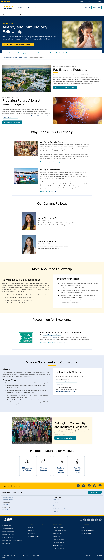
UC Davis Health (7, 57)
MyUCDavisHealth (58, 527)
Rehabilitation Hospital (8, 531)
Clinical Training (42, 53)
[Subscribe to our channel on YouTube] (89, 485)
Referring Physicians (58, 539)
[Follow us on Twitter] (83, 485)
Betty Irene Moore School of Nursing (12, 540)
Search (99, 2)
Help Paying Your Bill (58, 542)
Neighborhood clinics (8, 534)
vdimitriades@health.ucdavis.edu (65, 392)
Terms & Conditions (28, 555)
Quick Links (97, 7)
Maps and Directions (33, 536)
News (65, 14)
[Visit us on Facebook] (84, 520)
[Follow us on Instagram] (100, 485)
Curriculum (32, 53)
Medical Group (6, 543)
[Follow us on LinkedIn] (88, 520)
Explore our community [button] (48, 191)
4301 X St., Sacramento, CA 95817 (93, 555)
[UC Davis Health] (7, 520)
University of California (85, 533)
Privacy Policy (36, 555)
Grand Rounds (57, 506)
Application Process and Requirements (18, 44)
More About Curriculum (12, 122)
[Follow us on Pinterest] (94, 485)
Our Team (51, 14)
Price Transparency (58, 545)
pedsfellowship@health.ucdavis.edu (66, 382)
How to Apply (22, 53)
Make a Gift (94, 492)
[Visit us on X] (92, 520)
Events (59, 14)
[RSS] (100, 520)
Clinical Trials (56, 536)
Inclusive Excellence (40, 14)
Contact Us (86, 7)
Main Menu (5, 1)
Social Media (31, 533)
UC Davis (81, 527)
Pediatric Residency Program (60, 509)
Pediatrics (14, 57)
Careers (89, 1)
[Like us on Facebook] (78, 485)
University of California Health (87, 530)
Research (29, 14)
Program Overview (9, 53)
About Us (30, 527)
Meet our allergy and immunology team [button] (53, 162)
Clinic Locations (57, 533)
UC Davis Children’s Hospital (60, 512)
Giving (81, 1)
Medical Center (6, 525)
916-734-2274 (60, 384)
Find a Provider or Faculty (60, 530)
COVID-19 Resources (58, 548)
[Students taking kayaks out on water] (26, 176)
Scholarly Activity (55, 53)
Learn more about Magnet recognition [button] (52, 343)
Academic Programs (17, 14)
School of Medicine (7, 537)
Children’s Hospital (7, 528)
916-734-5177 (5, 509)
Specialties (5, 14)
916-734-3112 (5, 504)
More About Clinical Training (65, 87)
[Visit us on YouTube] (80, 520)
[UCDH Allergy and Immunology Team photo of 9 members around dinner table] (26, 148)
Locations (55, 503)
